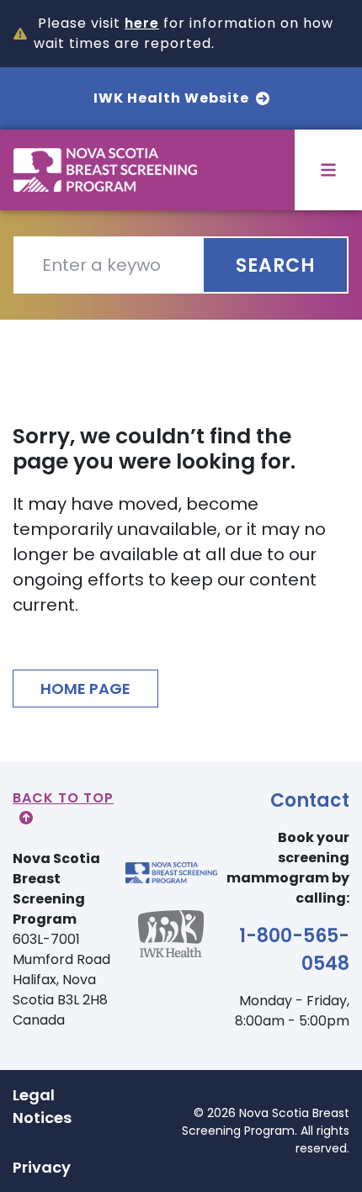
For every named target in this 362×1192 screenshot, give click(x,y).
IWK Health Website (171, 98)
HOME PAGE (85, 688)
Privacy (42, 1167)
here (142, 23)
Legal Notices (42, 1106)
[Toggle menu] (328, 170)
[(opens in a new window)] (171, 946)
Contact (309, 800)
